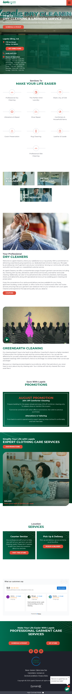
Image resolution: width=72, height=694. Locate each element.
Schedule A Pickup (19, 643)
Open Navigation (69, 3)
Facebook (31, 651)
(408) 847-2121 (11, 53)
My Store (53, 643)
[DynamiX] (36, 686)
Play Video (6, 339)
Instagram (41, 651)
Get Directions (14, 48)
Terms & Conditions (31, 676)
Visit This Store (19, 553)
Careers (32, 670)
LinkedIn (36, 651)
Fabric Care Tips (41, 670)
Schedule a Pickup (13, 27)
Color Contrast (43, 692)
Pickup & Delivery (53, 546)
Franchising (32, 673)
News (27, 670)
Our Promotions (13, 447)
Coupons (9, 293)
